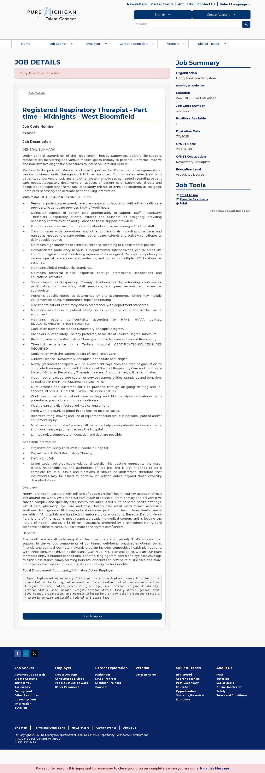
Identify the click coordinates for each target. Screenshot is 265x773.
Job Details (37, 93)
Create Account (219, 15)
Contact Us (206, 4)
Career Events (162, 4)
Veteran (173, 44)
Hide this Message (214, 768)
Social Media (225, 682)
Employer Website (190, 85)
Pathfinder (102, 674)
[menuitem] (25, 44)
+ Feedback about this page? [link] (230, 211)
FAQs (220, 674)
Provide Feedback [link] (194, 199)
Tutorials (20, 707)
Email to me (189, 195)
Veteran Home (146, 674)
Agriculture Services (69, 678)
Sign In (160, 15)
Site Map (21, 727)
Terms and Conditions (231, 695)
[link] (52, 13)
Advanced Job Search (29, 674)
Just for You (22, 682)
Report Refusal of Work (71, 682)
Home (25, 44)
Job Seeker (58, 44)
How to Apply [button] (92, 616)
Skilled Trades (208, 44)
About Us (185, 4)
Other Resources (26, 695)
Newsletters (137, 4)
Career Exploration (134, 44)
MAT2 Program (105, 678)
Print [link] (183, 203)
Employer (93, 44)
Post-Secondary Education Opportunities (187, 687)
